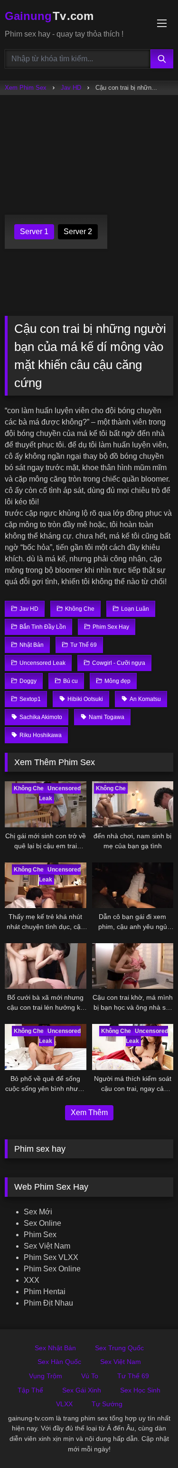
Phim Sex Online (52, 1269)
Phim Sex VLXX (51, 1257)
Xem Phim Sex (26, 87)
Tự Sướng (107, 1404)
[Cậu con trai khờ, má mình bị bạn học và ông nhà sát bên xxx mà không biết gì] (133, 966)
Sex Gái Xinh (81, 1390)
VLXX (64, 1404)
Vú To (89, 1376)
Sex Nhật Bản (55, 1348)
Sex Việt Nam (47, 1246)
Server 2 (78, 231)
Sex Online (42, 1223)
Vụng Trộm (45, 1376)
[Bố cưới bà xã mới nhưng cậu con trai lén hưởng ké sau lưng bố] (45, 966)
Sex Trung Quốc (119, 1348)
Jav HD (71, 87)
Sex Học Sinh (140, 1390)
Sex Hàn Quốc (59, 1361)
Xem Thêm (89, 1112)
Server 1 (34, 231)
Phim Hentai (45, 1292)
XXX (31, 1280)
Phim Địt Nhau (48, 1303)
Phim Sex (40, 1235)
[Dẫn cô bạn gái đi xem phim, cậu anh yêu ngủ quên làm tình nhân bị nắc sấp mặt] (133, 885)
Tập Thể (30, 1390)
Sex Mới (38, 1212)
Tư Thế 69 (133, 1376)
